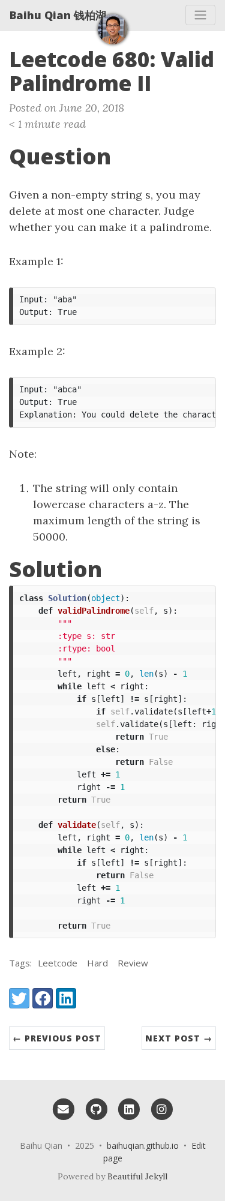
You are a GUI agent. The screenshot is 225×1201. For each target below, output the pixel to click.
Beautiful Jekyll (137, 1176)
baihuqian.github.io (143, 1145)
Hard (97, 963)
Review (133, 963)
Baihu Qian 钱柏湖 (58, 15)
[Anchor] (165, 81)
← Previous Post (57, 1038)
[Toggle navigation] (200, 15)
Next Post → (178, 1038)
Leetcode (57, 963)
